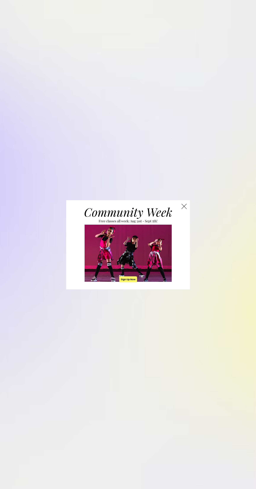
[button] (184, 206)
